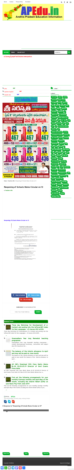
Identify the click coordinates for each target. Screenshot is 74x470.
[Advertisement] (46, 35)
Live (55, 152)
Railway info (63, 164)
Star (69, 172)
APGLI (53, 105)
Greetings (66, 134)
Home (7, 52)
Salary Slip (21, 52)
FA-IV (53, 126)
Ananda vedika (61, 99)
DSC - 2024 (63, 120)
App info (62, 105)
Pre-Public (63, 161)
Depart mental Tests (63, 117)
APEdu (13, 397)
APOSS (57, 105)
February (54, 129)
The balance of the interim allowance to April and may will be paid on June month (30, 352)
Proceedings (55, 164)
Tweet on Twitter (35, 295)
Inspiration (61, 140)
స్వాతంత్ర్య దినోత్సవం (56, 196)
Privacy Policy (19, 1)
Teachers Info (9, 190)
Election (59, 123)
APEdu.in (65, 102)
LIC (52, 152)
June (56, 146)
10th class (54, 97)
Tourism (59, 184)
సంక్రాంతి (62, 193)
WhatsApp (54, 190)
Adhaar (65, 97)
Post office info (55, 161)
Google (66, 132)
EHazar (53, 123)
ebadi (13, 52)
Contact (11, 1)
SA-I (58, 167)
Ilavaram (66, 137)
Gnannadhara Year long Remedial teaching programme (30, 340)
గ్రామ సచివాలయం (55, 193)
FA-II (63, 123)
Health (60, 137)
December (54, 117)
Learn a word (65, 149)
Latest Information (56, 149)
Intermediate (55, 143)
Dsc (58, 120)
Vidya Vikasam (55, 187)
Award (58, 108)
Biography (54, 111)
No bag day (64, 155)
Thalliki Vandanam (56, 181)
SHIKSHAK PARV (61, 169)
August (53, 108)
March (59, 152)
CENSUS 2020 (55, 114)
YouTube (60, 190)
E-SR (69, 120)
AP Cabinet (54, 102)
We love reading (64, 187)
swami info (62, 175)
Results (53, 167)
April (67, 105)
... (6, 335)
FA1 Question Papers (63, 126)
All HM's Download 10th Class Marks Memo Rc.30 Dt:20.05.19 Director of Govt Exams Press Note (30, 366)
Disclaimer (27, 1)
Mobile (53, 155)
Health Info (13, 95)
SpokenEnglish (62, 172)
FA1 (56, 126)
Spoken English (15, 92)
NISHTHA (58, 155)
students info (55, 175)
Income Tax (54, 140)
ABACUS (60, 97)
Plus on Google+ (27, 299)
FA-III (67, 123)
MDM (67, 152)
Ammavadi (54, 99)
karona (60, 146)
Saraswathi (66, 167)
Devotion (54, 120)
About (5, 1)
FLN (58, 129)
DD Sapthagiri (62, 114)
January (61, 143)
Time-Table (64, 181)
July (52, 146)
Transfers (65, 184)
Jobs (11, 88)
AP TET (59, 102)
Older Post (45, 453)
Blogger (68, 463)
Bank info (64, 108)
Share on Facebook (20, 295)
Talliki (53, 178)
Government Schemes (57, 134)
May (64, 152)
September (54, 169)
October (60, 158)
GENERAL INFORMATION (57, 132)
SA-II (61, 167)
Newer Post (6, 453)
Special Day (54, 172)
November (54, 158)
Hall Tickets (54, 137)
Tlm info (54, 184)
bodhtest (60, 111)
